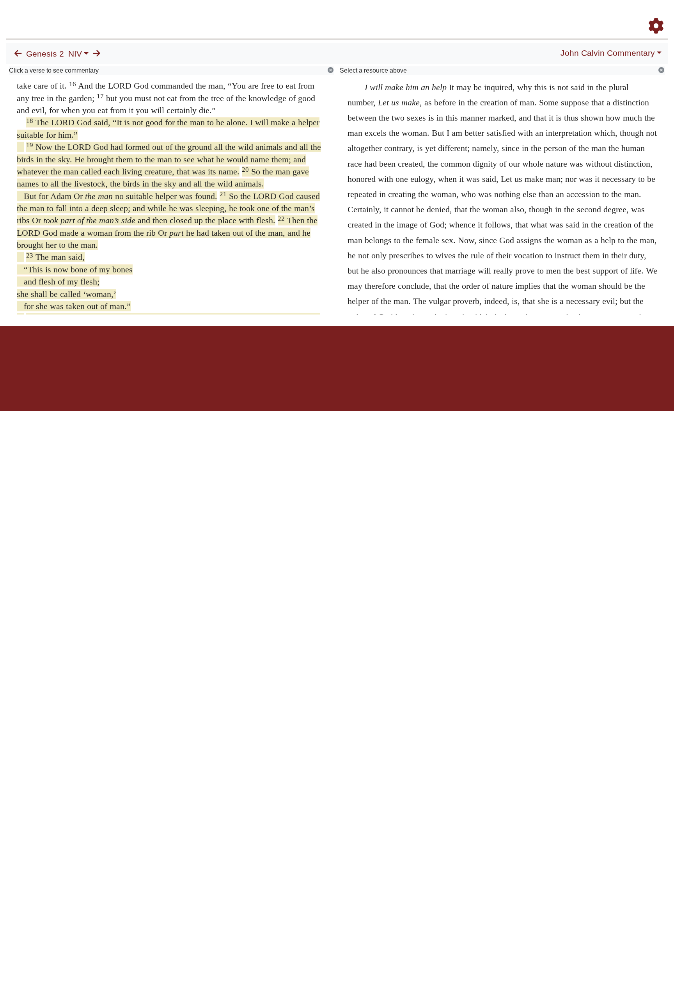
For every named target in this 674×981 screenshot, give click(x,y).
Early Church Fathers (466, 15)
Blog (564, 15)
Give (403, 353)
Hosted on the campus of (298, 388)
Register (652, 15)
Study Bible (594, 15)
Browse (414, 15)
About (335, 353)
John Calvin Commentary (607, 53)
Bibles (321, 353)
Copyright (353, 353)
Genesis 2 (45, 54)
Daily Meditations (527, 15)
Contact (389, 353)
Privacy (371, 353)
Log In (625, 15)
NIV (75, 54)
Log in (272, 353)
